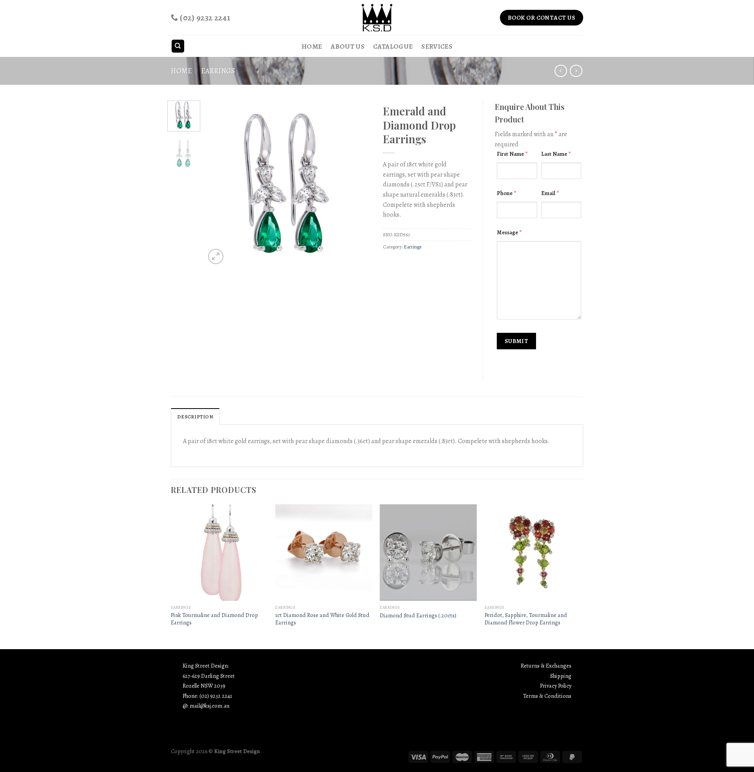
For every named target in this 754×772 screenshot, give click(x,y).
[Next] (358, 183)
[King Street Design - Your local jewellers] (377, 17)
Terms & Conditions (547, 696)
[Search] (178, 46)
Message (509, 232)
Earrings (218, 71)
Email (550, 193)
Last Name (556, 154)
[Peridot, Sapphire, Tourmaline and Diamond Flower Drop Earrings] (533, 552)
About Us (347, 46)
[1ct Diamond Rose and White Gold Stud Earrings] (323, 552)
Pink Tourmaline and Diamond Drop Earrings (214, 618)
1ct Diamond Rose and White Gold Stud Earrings (322, 618)
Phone (506, 193)
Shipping (560, 676)
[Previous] (219, 183)
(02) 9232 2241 (215, 696)
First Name (512, 154)
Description (195, 416)
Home (312, 46)
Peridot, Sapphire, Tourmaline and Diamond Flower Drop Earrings (526, 618)
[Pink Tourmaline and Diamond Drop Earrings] (219, 552)
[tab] (195, 416)
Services (436, 46)
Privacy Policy (555, 686)
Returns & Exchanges (546, 666)
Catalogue (393, 46)
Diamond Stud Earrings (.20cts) (418, 615)
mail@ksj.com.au (210, 706)
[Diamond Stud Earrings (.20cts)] (428, 552)
